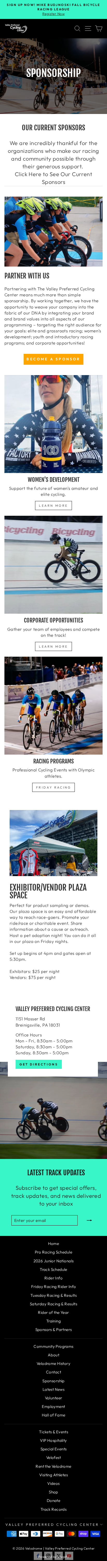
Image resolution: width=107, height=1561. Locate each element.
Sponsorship (53, 1380)
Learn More (53, 505)
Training (53, 1321)
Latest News (54, 1389)
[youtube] (69, 1556)
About (53, 1354)
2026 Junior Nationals (54, 1260)
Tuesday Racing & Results (53, 1295)
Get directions (38, 1064)
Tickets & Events (53, 1431)
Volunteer (53, 1397)
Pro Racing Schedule (53, 1252)
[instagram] (48, 1556)
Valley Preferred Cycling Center (52, 1524)
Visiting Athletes (53, 1474)
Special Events (54, 1449)
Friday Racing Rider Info (53, 1286)
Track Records (53, 1509)
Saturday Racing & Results (53, 1303)
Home (53, 1243)
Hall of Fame (53, 1415)
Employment (53, 1406)
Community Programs (53, 1346)
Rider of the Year (53, 1312)
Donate (53, 1500)
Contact (53, 1372)
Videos (53, 1483)
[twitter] (59, 1556)
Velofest (53, 1457)
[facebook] (38, 1556)
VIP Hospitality (53, 1440)
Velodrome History (53, 1363)
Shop (53, 1492)
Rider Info (53, 1278)
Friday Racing (53, 787)
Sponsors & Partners (53, 1329)
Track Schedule (53, 1269)
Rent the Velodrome (53, 1466)
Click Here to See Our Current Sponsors (53, 177)
